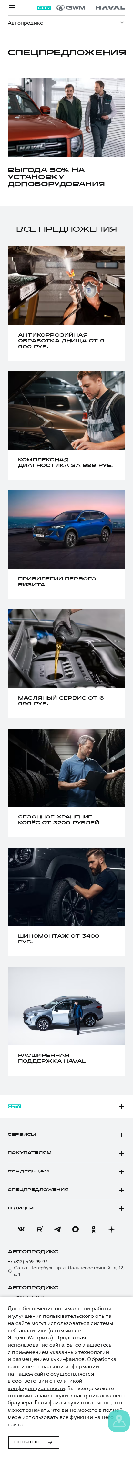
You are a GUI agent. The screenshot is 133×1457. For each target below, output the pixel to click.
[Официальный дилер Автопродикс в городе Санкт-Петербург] (90, 8)
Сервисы (22, 1134)
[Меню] (11, 8)
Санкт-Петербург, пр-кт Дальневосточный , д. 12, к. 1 (69, 1271)
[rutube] (39, 1229)
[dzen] (111, 1229)
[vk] (21, 1229)
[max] (75, 1229)
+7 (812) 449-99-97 (27, 1262)
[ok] (93, 1229)
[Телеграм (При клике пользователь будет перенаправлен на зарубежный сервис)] (57, 1229)
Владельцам (28, 1171)
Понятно (27, 1442)
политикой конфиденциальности (45, 1384)
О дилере (22, 1208)
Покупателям (29, 1153)
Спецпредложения (38, 1190)
